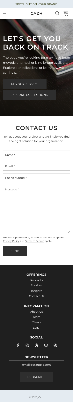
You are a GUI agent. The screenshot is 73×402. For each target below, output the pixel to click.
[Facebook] (18, 345)
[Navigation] (5, 13)
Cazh (37, 13)
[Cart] (66, 13)
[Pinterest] (36, 345)
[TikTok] (55, 345)
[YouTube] (46, 345)
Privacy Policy (11, 241)
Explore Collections (29, 95)
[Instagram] (27, 345)
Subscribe (36, 377)
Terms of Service (34, 241)
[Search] (57, 13)
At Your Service (25, 84)
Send (15, 251)
